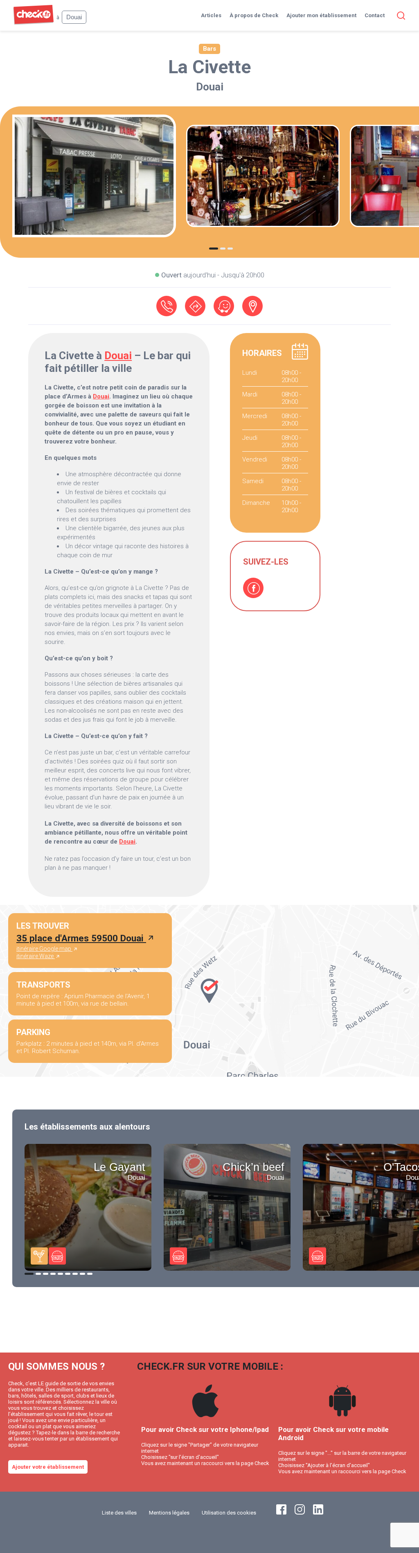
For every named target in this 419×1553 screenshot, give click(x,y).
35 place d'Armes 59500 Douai (81, 938)
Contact (375, 15)
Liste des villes (119, 1513)
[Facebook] (253, 588)
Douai (209, 87)
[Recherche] (399, 15)
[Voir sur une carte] (252, 306)
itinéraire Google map (44, 948)
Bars (209, 48)
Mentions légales (169, 1513)
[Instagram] (300, 1513)
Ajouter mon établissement (321, 15)
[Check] (33, 23)
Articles (211, 15)
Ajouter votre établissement (48, 1467)
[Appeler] (166, 306)
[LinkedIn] (318, 1513)
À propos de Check (254, 15)
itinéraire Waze (35, 956)
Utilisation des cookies (229, 1513)
